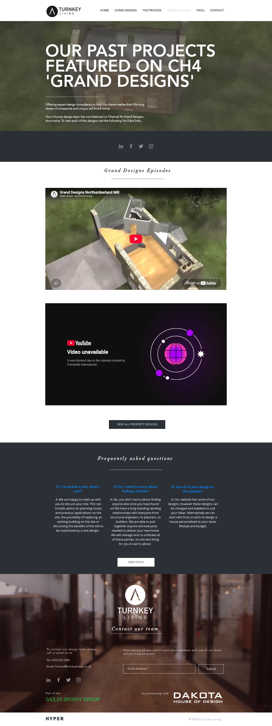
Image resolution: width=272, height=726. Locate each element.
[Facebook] (131, 146)
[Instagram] (151, 146)
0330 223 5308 (60, 660)
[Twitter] (141, 146)
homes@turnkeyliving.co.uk (73, 666)
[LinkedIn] (121, 146)
